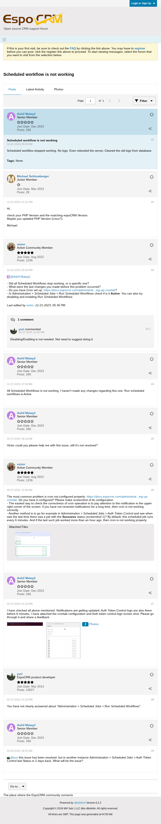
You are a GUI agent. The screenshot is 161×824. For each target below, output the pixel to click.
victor (30, 305)
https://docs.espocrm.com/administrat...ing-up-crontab (79, 290)
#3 (152, 270)
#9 (152, 750)
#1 (152, 139)
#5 (152, 438)
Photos (58, 89)
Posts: (21, 129)
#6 (152, 490)
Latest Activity (35, 89)
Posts (12, 89)
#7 (152, 603)
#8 (152, 699)
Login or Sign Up (141, 3)
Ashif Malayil (21, 276)
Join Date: (23, 126)
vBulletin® (80, 802)
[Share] (150, 128)
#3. (148, 328)
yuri (15, 757)
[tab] (12, 89)
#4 (152, 384)
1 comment (26, 319)
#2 (152, 202)
